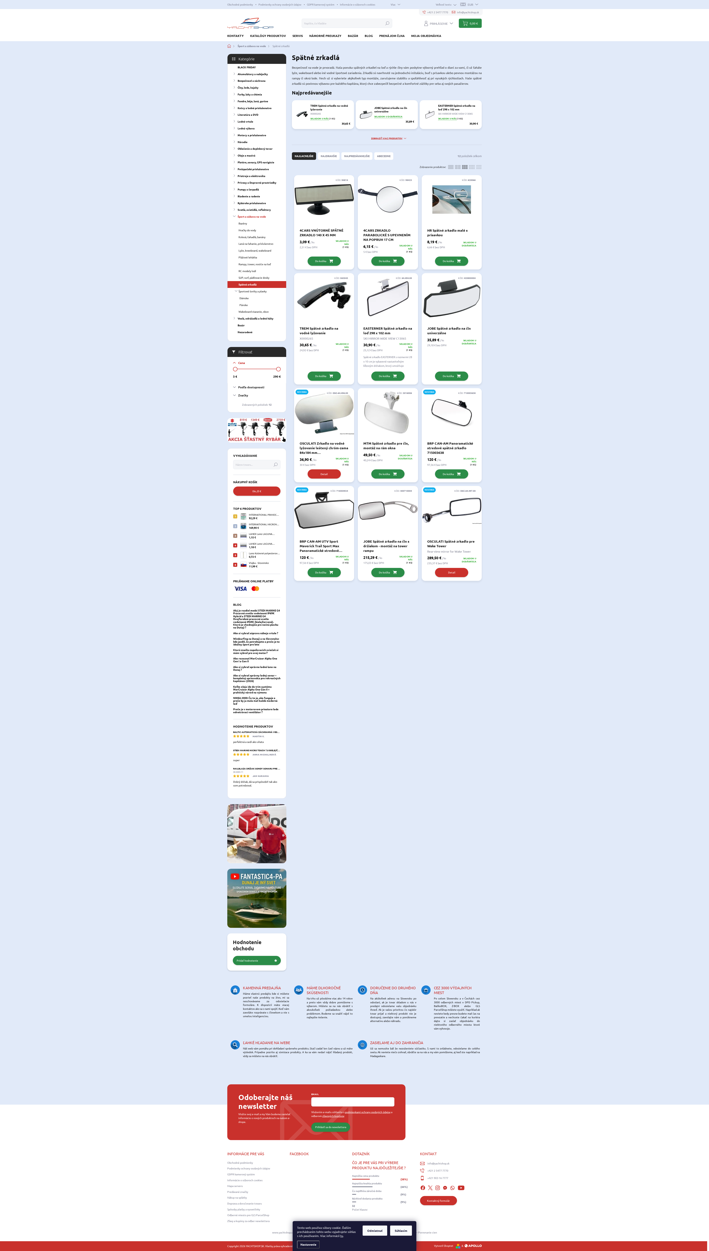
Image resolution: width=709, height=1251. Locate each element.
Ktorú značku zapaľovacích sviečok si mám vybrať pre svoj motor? (255, 651)
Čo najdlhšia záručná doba (366, 1191)
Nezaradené (245, 332)
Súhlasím (401, 1231)
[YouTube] (461, 1187)
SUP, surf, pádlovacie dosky (254, 277)
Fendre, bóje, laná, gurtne (253, 101)
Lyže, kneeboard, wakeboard (255, 250)
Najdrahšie (329, 156)
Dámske (244, 298)
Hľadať (387, 23)
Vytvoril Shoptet (443, 1245)
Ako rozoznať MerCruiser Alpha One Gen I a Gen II (255, 660)
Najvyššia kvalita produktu (367, 1183)
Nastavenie (308, 1244)
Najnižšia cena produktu (365, 1176)
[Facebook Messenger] (445, 1187)
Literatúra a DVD (248, 114)
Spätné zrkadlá (248, 284)
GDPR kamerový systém (320, 4)
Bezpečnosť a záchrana (252, 80)
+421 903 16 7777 (437, 1178)
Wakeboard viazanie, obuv (254, 311)
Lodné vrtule (245, 121)
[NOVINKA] (324, 414)
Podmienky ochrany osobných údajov (279, 4)
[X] (430, 1187)
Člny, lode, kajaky (248, 87)
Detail (324, 474)
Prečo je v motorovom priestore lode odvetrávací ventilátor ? (255, 710)
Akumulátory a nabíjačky (253, 74)
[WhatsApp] (452, 1187)
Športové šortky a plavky (253, 291)
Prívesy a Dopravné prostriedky (257, 182)
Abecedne (384, 156)
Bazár (241, 325)
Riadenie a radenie (249, 196)
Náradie (242, 142)
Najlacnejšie (304, 156)
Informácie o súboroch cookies (357, 4)
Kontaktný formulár (438, 1200)
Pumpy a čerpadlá (248, 189)
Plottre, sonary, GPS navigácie (256, 162)
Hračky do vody (247, 230)
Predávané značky (237, 1191)
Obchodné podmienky (240, 4)
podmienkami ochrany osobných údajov (368, 1112)
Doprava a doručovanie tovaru (244, 1203)
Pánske (243, 305)
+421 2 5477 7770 (437, 1170)
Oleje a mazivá (246, 155)
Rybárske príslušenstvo (252, 203)
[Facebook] (423, 1187)
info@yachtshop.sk (438, 1163)
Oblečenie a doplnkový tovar (255, 148)
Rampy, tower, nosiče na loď (255, 264)
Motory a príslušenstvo (252, 135)
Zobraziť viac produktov (387, 138)
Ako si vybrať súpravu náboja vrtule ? (255, 633)
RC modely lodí (247, 271)
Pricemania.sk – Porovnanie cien (418, 1232)
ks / (256, 491)
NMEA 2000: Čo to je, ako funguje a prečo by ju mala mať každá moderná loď (255, 700)
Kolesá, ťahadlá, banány (252, 237)
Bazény (243, 223)
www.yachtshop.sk (283, 1232)
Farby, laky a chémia (250, 94)
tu (341, 1236)
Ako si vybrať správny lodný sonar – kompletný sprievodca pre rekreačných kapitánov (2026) (256, 678)
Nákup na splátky (237, 1197)
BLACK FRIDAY (247, 67)
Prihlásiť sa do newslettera (330, 1127)
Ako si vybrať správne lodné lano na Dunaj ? (254, 668)
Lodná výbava (246, 128)
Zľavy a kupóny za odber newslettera (248, 1221)
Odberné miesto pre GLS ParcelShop (248, 1215)
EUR (470, 4)
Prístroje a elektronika (251, 176)
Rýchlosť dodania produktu (367, 1198)
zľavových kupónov (333, 1116)
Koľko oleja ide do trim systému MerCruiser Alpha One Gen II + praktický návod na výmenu (252, 689)
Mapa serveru (235, 1186)
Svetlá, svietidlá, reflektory (254, 209)
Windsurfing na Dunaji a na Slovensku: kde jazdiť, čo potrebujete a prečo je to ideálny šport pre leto (256, 641)
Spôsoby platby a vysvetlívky (243, 1209)
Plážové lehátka (248, 257)
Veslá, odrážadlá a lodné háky (255, 318)
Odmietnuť (375, 1231)
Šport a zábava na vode (252, 216)
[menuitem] (236, 35)
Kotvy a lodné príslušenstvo (255, 108)
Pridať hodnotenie (247, 960)
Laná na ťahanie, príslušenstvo (256, 243)
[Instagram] (437, 1187)
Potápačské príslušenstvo (253, 169)
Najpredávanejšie (357, 156)
